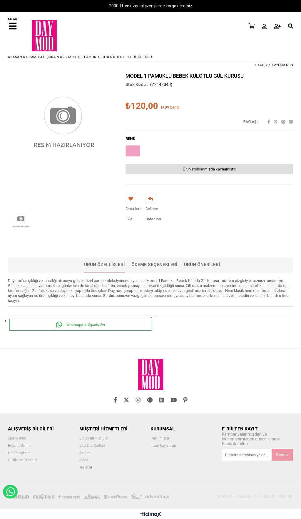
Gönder (282, 454)
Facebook (268, 121)
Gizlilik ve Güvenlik (22, 460)
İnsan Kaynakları (163, 446)
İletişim (85, 453)
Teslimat (85, 467)
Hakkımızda (159, 438)
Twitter (276, 121)
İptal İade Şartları (92, 446)
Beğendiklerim (19, 446)
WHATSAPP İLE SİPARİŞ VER (10, 491)
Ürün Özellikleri (104, 264)
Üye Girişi (264, 26)
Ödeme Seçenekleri (154, 264)
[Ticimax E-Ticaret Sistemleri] (150, 515)
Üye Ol (277, 26)
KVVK (83, 460)
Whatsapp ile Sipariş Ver (85, 325)
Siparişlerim (17, 438)
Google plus (291, 121)
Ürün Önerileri (202, 264)
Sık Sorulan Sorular (93, 438)
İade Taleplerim (19, 453)
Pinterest (283, 121)
